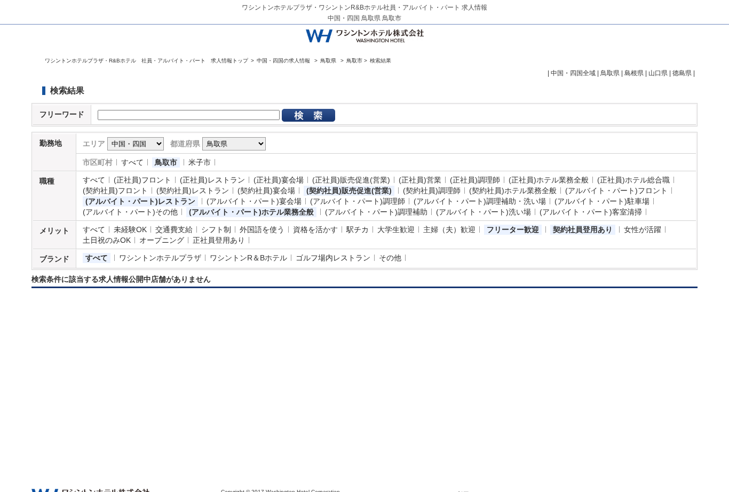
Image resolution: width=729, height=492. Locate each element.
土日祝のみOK (107, 240)
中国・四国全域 (573, 73)
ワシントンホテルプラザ (160, 257)
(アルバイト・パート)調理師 (357, 201)
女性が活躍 (642, 229)
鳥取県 (328, 61)
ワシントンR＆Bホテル (248, 257)
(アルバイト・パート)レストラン (140, 201)
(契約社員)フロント (115, 190)
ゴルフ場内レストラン (333, 257)
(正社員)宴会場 (278, 180)
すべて (132, 162)
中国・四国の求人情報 (284, 61)
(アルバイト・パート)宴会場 (254, 201)
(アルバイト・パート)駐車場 (601, 201)
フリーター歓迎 (513, 229)
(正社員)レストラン (212, 180)
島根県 (634, 73)
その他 (390, 257)
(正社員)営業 (420, 180)
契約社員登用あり (583, 229)
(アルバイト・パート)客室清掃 (591, 212)
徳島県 (682, 73)
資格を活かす (315, 229)
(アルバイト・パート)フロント (616, 190)
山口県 (658, 73)
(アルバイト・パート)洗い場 (483, 212)
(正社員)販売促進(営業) (351, 180)
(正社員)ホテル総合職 (633, 180)
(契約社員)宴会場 (266, 190)
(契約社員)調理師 (432, 190)
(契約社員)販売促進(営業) (349, 190)
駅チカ (357, 229)
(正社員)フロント (142, 180)
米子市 (199, 162)
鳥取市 (166, 162)
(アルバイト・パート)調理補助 (376, 212)
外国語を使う (262, 229)
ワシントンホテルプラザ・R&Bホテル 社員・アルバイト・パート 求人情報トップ (146, 61)
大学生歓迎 (396, 229)
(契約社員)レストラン (192, 190)
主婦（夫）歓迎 (449, 229)
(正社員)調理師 (475, 180)
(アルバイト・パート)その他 (130, 212)
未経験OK (130, 229)
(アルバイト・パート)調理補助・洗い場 (480, 201)
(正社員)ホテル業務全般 (549, 180)
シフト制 (216, 229)
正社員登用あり (219, 240)
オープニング (161, 240)
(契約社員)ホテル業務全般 (513, 190)
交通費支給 (174, 229)
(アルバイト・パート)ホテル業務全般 (251, 212)
